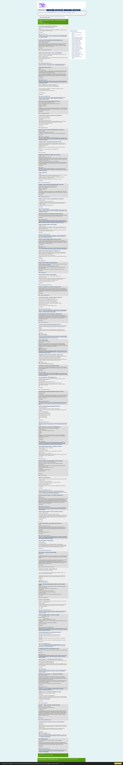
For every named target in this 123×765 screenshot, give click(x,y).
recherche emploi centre (76, 41)
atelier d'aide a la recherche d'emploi (49, 248)
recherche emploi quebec (76, 40)
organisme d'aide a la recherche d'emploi (54, 221)
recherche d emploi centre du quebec (54, 36)
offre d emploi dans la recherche (57, 98)
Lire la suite (40, 47)
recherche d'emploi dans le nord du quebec (50, 235)
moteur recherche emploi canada (77, 54)
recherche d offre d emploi (44, 99)
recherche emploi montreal (76, 44)
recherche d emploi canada (76, 46)
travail (50, 10)
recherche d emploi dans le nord (46, 237)
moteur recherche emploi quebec (77, 48)
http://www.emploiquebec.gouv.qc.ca (46, 284)
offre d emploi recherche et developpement (51, 442)
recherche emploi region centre (59, 64)
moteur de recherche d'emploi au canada (44, 169)
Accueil (40, 12)
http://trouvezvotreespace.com (45, 234)
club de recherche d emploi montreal (48, 35)
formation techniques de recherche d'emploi (51, 689)
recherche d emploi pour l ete (50, 351)
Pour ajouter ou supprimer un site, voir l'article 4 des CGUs (48, 759)
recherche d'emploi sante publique (49, 311)
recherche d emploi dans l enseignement (51, 309)
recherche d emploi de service (53, 336)
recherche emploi (42, 10)
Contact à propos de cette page (72, 758)
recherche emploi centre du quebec (48, 64)
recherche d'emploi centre (44, 81)
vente (68, 10)
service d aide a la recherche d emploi (50, 220)
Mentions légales (44, 758)
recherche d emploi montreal (56, 508)
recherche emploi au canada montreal (76, 57)
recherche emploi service (76, 53)
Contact (73, 12)
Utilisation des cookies (63, 758)
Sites (48, 12)
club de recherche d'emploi (57, 247)
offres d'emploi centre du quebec (48, 97)
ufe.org (42, 521)
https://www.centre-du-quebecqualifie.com (47, 627)
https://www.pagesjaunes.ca (45, 401)
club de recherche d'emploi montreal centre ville (49, 507)
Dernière (52, 755)
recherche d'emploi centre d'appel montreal (60, 402)
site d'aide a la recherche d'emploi (49, 236)
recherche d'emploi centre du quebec (59, 35)
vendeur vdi (76, 10)
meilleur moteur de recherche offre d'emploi (56, 169)
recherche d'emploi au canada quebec (49, 168)
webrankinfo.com (43, 272)
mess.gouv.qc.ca (43, 372)
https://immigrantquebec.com (45, 113)
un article (64, 12)
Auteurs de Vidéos (53, 12)
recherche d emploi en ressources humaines (51, 644)
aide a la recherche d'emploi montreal (44, 403)
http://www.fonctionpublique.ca (45, 96)
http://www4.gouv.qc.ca (44, 127)
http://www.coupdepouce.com (45, 295)
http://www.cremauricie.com (45, 136)
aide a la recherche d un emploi (47, 538)
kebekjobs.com (43, 260)
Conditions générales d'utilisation (53, 758)
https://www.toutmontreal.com (45, 506)
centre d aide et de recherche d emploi (50, 137)
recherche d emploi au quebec (44, 611)
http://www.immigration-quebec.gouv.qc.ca (47, 363)
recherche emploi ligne (76, 55)
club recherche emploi (75, 45)
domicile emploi (59, 10)
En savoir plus (62, 763)
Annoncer (69, 12)
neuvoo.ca (42, 167)
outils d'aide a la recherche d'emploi (57, 222)
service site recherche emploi (77, 52)
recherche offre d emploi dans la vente (57, 443)
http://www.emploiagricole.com (45, 643)
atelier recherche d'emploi (61, 248)
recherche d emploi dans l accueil (49, 310)
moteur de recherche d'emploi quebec (60, 168)
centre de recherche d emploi (54, 81)
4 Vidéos (44, 23)
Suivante (48, 755)
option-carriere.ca (43, 458)
